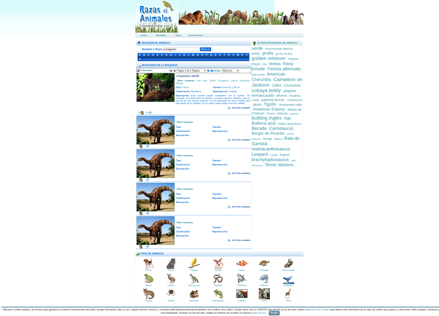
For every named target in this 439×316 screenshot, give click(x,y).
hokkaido (282, 113)
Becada (260, 128)
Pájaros (194, 270)
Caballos (242, 300)
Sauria (270, 113)
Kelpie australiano (290, 123)
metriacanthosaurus (272, 148)
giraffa (268, 53)
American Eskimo (269, 109)
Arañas (171, 300)
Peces (242, 270)
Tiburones (242, 285)
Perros (148, 270)
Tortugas (264, 270)
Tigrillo (271, 104)
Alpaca (278, 138)
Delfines (264, 285)
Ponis (264, 300)
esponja (294, 113)
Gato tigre (201, 80)
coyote (274, 154)
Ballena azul (264, 123)
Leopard (260, 154)
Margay (179, 83)
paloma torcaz (273, 100)
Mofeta (275, 64)
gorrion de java (284, 53)
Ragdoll (285, 154)
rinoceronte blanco (279, 48)
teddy (256, 53)
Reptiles (218, 285)
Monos (282, 95)
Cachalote (292, 85)
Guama (295, 95)
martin (256, 100)
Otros (288, 300)
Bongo (268, 138)
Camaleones (218, 300)
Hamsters (194, 300)
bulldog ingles (267, 118)
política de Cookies (319, 309)
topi (288, 118)
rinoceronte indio (290, 104)
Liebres (171, 285)
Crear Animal (195, 35)
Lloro (277, 85)
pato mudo (258, 74)
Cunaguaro (223, 80)
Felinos (185, 87)
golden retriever (269, 58)
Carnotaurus (281, 128)
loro (265, 64)
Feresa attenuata (285, 68)
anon (257, 104)
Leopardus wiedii (187, 76)
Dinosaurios (194, 285)
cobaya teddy (267, 90)
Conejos (218, 270)
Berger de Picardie (269, 133)
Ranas (149, 285)
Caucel (234, 80)
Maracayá (245, 80)
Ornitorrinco (294, 100)
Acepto (274, 313)
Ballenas (288, 285)
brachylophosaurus (271, 159)
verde (258, 48)
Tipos (178, 35)
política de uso (258, 313)
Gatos (171, 270)
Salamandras (288, 270)
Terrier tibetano (280, 164)
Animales (161, 35)
